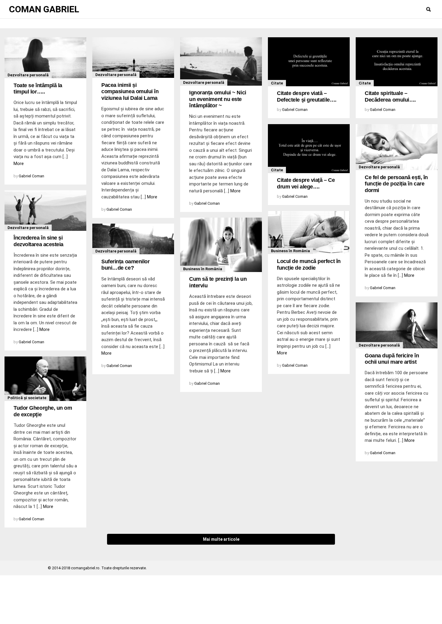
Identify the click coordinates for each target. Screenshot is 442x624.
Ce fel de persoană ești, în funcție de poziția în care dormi (396, 183)
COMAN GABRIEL (44, 9)
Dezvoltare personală (28, 75)
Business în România (290, 251)
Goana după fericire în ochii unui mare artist (392, 359)
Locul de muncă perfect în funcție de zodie (309, 264)
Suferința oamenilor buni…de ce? (125, 264)
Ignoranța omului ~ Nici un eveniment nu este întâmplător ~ (217, 99)
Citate (277, 83)
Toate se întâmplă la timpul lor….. (38, 88)
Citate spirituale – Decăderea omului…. (390, 96)
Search (428, 9)
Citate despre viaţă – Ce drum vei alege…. (306, 183)
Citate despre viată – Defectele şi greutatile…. (306, 96)
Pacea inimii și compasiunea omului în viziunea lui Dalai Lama (130, 91)
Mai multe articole (221, 539)
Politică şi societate (27, 398)
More (19, 163)
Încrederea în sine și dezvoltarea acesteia (38, 241)
